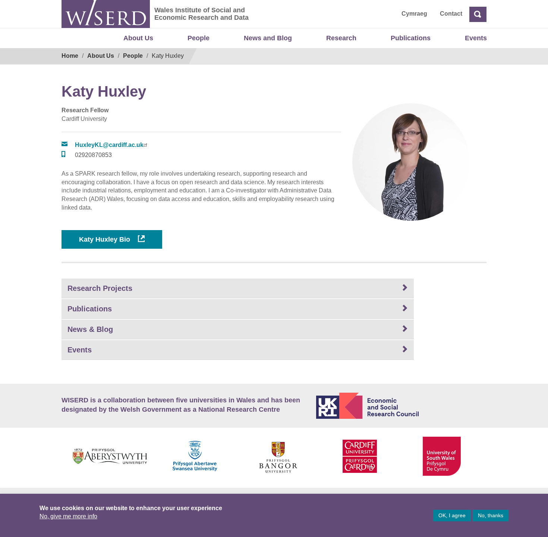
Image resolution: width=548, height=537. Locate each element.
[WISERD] (106, 14)
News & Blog (90, 329)
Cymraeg (414, 13)
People (199, 38)
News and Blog (268, 38)
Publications (411, 38)
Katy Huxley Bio (105, 239)
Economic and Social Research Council (401, 406)
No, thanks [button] (490, 515)
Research (341, 38)
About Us (138, 38)
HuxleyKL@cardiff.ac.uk (109, 145)
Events (476, 38)
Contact (451, 13)
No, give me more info (68, 516)
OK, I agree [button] (452, 515)
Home (70, 56)
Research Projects (99, 288)
